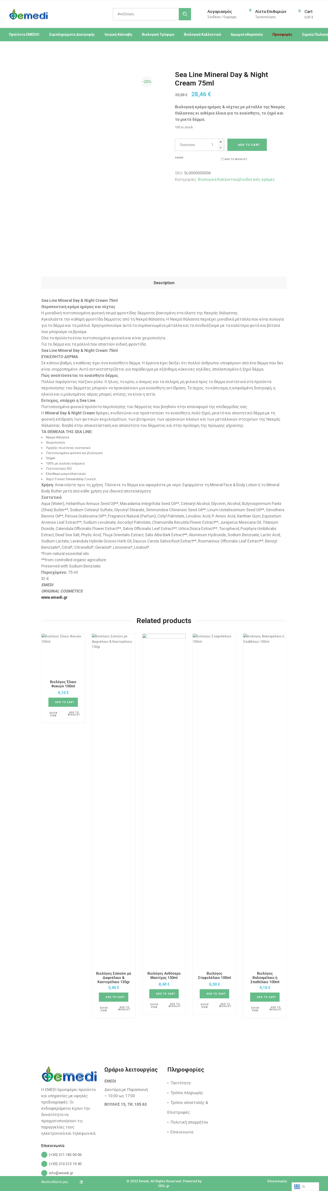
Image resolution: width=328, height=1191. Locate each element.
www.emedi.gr (54, 597)
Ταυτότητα (180, 1082)
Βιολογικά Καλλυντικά (218, 179)
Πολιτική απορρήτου (189, 1122)
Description (164, 282)
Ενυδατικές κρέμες (257, 179)
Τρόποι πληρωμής (186, 1092)
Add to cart (249, 144)
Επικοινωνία (181, 1132)
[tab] (164, 283)
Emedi (144, 1181)
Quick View (53, 714)
